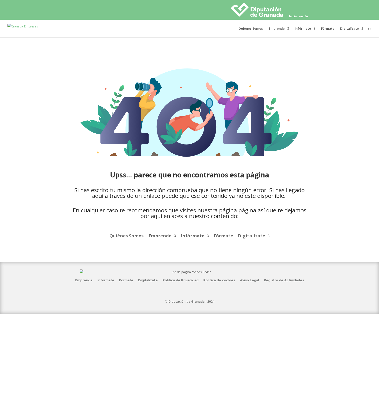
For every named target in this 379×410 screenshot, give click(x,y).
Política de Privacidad (180, 280)
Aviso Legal (249, 280)
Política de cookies (219, 280)
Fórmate (327, 29)
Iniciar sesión (298, 16)
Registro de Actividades (284, 280)
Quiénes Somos (251, 29)
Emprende (277, 29)
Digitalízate (349, 29)
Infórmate (303, 29)
